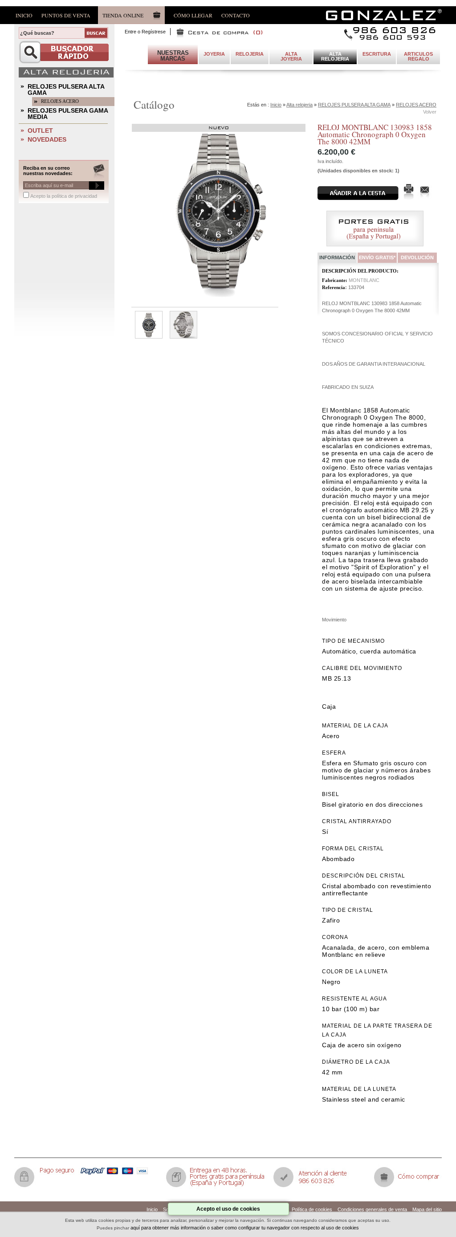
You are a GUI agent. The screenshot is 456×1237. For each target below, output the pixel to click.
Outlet (40, 130)
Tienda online (122, 15)
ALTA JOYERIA (291, 56)
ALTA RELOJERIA (335, 56)
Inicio (24, 15)
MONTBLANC (364, 280)
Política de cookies (312, 1209)
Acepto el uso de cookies (228, 1209)
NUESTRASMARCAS (173, 55)
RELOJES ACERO (60, 101)
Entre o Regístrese (145, 31)
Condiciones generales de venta (372, 1209)
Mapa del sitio (427, 1209)
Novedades (47, 139)
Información (337, 257)
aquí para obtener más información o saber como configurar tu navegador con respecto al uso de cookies (244, 1227)
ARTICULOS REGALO (418, 56)
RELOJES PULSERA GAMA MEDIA (68, 113)
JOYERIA (214, 54)
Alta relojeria (299, 104)
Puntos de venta (65, 15)
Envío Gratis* (377, 257)
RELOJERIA (250, 54)
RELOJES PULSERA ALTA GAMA (66, 89)
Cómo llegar (193, 15)
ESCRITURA (376, 54)
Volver (429, 111)
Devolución (417, 257)
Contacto (235, 15)
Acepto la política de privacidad (63, 196)
